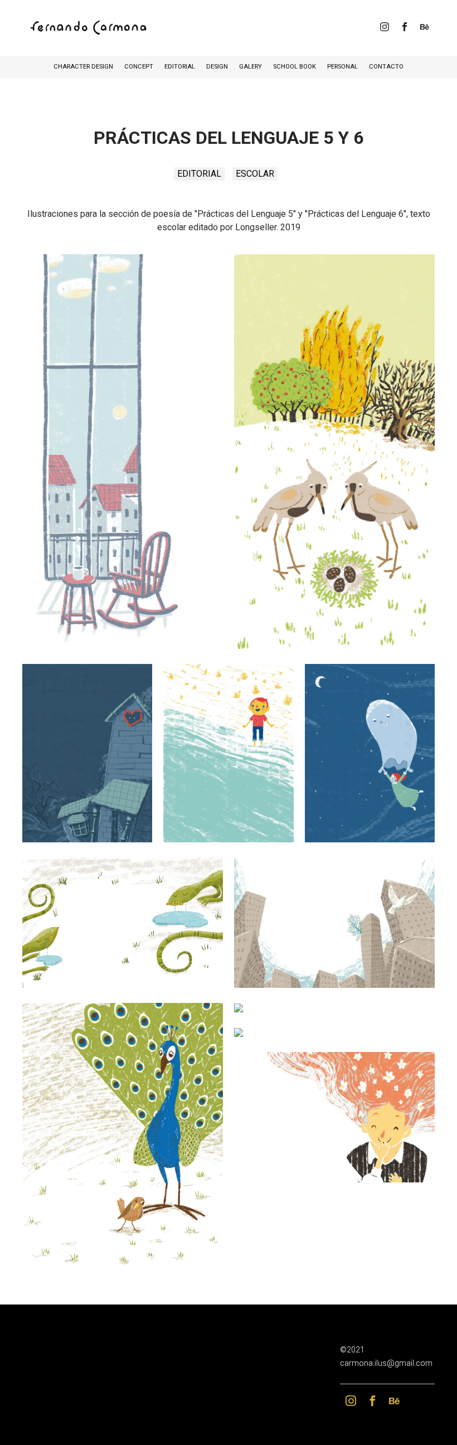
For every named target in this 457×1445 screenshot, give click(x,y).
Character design (83, 66)
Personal (342, 66)
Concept (138, 66)
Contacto (386, 66)
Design (217, 66)
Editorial (179, 66)
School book (294, 66)
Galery (250, 66)
